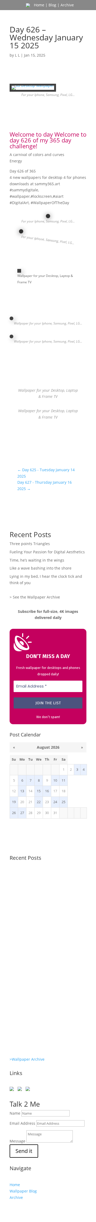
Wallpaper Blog (23, 1191)
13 (22, 791)
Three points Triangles (30, 543)
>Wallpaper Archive (27, 1059)
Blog (52, 4)
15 (39, 791)
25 (63, 802)
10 (55, 780)
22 (39, 802)
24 (55, 802)
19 (14, 802)
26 (14, 813)
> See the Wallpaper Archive (35, 597)
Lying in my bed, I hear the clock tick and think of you (45, 968)
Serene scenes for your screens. (42, 1014)
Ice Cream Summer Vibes (35, 1036)
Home (39, 4)
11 (63, 780)
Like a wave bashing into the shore (40, 568)
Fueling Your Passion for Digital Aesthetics (47, 551)
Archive (67, 4)
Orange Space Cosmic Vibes (37, 992)
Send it (23, 1150)
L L (17, 55)
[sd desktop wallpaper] (33, 89)
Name (15, 1113)
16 (47, 791)
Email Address (22, 1123)
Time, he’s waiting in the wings (37, 560)
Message (17, 1141)
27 (22, 813)
